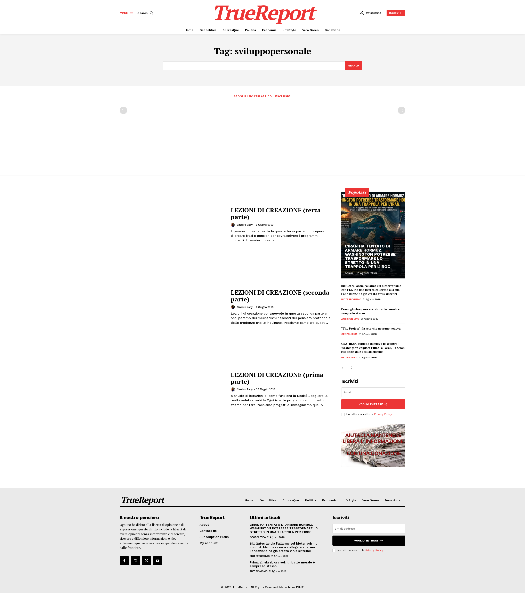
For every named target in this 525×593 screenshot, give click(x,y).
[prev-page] (123, 110)
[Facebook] (124, 560)
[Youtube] (157, 560)
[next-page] (350, 368)
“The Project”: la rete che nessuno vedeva (371, 328)
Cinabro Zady (245, 224)
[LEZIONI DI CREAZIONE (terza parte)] (173, 225)
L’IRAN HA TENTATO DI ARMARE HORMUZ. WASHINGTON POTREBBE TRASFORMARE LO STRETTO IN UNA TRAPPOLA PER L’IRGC (370, 256)
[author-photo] (233, 225)
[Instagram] (135, 560)
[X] (146, 560)
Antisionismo (350, 318)
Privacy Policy (383, 414)
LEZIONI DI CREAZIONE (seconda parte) (280, 295)
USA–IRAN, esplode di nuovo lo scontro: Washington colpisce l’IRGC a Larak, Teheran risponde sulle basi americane (373, 348)
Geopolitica (349, 334)
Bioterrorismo (351, 299)
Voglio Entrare (371, 404)
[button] (146, 13)
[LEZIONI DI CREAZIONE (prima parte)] (173, 389)
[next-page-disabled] (401, 110)
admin (349, 273)
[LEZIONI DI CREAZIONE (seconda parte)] (173, 307)
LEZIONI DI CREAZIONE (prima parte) (277, 378)
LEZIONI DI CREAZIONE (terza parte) (276, 213)
